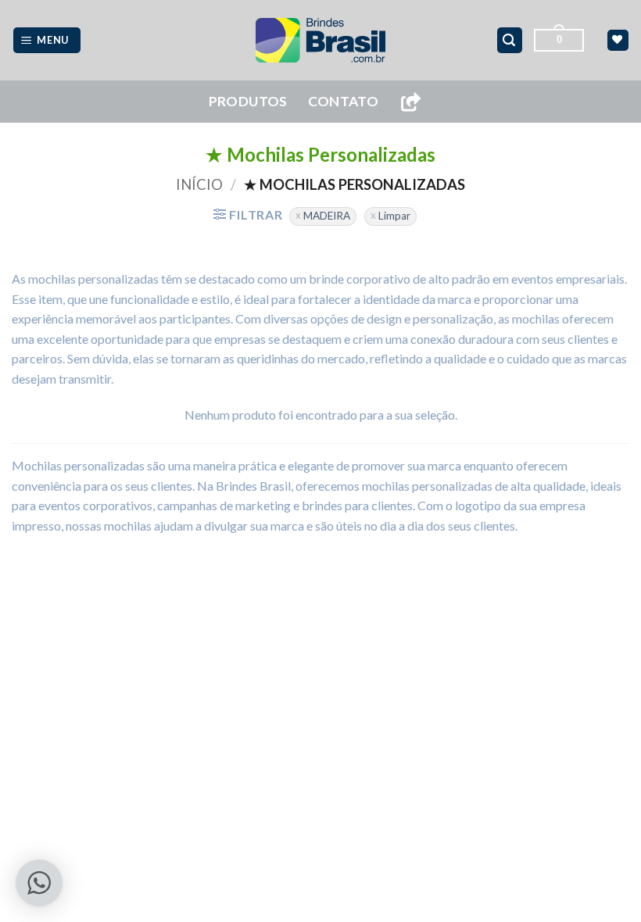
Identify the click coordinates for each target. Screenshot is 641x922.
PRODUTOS (248, 101)
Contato (343, 101)
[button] (47, 40)
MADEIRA (326, 215)
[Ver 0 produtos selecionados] (617, 40)
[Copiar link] (410, 102)
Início (199, 184)
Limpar (394, 215)
